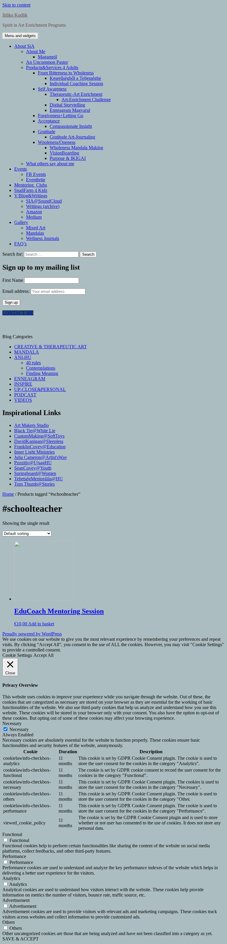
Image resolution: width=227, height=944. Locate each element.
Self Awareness (52, 88)
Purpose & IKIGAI (68, 158)
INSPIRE (23, 384)
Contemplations (40, 368)
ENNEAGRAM (29, 378)
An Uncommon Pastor (47, 62)
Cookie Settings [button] (17, 655)
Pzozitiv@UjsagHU (33, 462)
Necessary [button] (12, 723)
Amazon (34, 211)
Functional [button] (12, 834)
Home (8, 494)
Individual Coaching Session (76, 83)
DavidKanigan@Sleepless (38, 441)
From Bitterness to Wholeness (66, 72)
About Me (35, 51)
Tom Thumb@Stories (34, 484)
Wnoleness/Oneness (56, 142)
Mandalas (35, 233)
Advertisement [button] (16, 900)
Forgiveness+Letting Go (60, 115)
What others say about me (50, 163)
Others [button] (8, 922)
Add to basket (41, 623)
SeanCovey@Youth (32, 468)
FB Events (36, 174)
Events (20, 168)
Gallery (21, 222)
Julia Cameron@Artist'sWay (40, 457)
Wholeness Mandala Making (76, 147)
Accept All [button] (43, 655)
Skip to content (16, 4)
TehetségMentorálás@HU (38, 478)
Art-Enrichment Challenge (86, 99)
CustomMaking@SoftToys (39, 435)
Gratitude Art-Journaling (72, 136)
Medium (34, 217)
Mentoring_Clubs (30, 184)
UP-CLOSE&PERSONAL (40, 389)
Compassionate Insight (71, 126)
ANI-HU (22, 357)
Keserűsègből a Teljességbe (75, 78)
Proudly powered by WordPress (32, 633)
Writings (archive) (42, 206)
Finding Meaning (42, 373)
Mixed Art (35, 227)
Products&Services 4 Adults (52, 67)
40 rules (33, 362)
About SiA (24, 46)
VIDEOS (23, 400)
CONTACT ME (17, 312)
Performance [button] (14, 856)
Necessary (19, 729)
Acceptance (49, 120)
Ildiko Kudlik (14, 15)
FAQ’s (20, 243)
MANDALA (26, 352)
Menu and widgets (20, 36)
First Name (12, 280)
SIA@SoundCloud (44, 201)
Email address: (16, 291)
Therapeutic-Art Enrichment (76, 94)
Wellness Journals (42, 238)
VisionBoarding (64, 152)
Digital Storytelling (67, 104)
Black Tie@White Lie (34, 430)
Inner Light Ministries (34, 451)
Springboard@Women (35, 473)
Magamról (47, 56)
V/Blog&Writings (30, 195)
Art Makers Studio (31, 425)
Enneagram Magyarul (70, 110)
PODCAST (25, 394)
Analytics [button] (11, 878)
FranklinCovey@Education (40, 446)
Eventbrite (35, 179)
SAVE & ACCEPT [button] (20, 938)
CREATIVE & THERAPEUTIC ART (50, 346)
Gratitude (46, 131)
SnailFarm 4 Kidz (30, 190)
